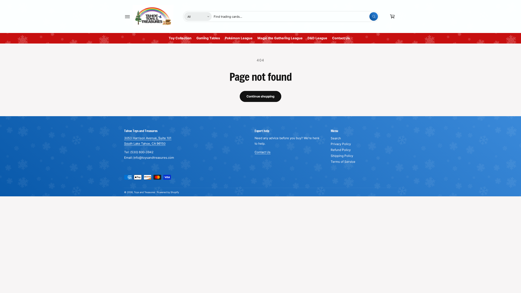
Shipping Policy (342, 156)
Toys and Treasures (144, 192)
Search (336, 138)
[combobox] (296, 16)
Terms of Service (343, 162)
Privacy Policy (341, 144)
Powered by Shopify (168, 192)
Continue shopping (260, 96)
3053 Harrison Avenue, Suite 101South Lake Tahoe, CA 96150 (148, 140)
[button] (127, 16)
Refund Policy (341, 150)
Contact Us (262, 152)
